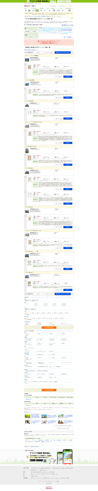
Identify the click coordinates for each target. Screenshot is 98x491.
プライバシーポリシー (41, 481)
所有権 (27, 357)
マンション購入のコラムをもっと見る (63, 425)
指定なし (27, 318)
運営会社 (58, 481)
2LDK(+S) (64, 303)
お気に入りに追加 (49, 52)
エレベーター (28, 343)
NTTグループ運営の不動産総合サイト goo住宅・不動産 (32, 3)
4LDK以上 (64, 305)
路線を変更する (28, 31)
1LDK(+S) (46, 303)
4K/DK (55, 305)
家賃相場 (43, 441)
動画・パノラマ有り (53, 377)
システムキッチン (41, 338)
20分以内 (62, 318)
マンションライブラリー (29, 441)
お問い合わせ (50, 481)
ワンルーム (28, 303)
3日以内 (45, 381)
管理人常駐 (64, 357)
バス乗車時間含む (29, 319)
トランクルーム (52, 343)
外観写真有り (40, 377)
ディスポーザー (64, 338)
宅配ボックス (40, 343)
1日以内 (40, 381)
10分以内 (50, 318)
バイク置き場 (52, 354)
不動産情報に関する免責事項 (34, 446)
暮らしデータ (48, 441)
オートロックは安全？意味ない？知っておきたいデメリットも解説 (35, 421)
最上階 (51, 333)
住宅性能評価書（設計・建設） (43, 366)
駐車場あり (28, 354)
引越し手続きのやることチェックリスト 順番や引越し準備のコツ (68, 421)
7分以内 (44, 318)
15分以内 (56, 318)
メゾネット (52, 362)
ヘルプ (46, 481)
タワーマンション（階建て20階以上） (29, 363)
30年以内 (27, 314)
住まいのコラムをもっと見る (63, 428)
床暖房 (63, 343)
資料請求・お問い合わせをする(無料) (63, 52)
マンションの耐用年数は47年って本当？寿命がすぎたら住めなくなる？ (51, 421)
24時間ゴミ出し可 (29, 359)
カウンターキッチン (29, 338)
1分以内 (33, 318)
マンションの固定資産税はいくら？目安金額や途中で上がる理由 (68, 416)
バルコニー (40, 344)
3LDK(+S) (46, 305)
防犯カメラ (52, 351)
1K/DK (36, 303)
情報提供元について (27, 446)
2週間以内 (56, 381)
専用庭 (51, 344)
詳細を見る (68, 76)
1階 (26, 333)
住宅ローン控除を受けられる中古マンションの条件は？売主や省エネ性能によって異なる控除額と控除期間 (35, 416)
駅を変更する (35, 31)
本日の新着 (35, 381)
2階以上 (39, 333)
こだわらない (28, 381)
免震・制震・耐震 (29, 366)
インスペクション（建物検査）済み (55, 367)
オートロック (28, 351)
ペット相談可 (52, 324)
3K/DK (36, 305)
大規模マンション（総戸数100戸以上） (41, 363)
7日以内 (50, 381)
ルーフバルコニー (29, 344)
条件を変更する (31, 36)
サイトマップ (54, 481)
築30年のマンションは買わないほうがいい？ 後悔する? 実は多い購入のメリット (52, 416)
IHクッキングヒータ (53, 338)
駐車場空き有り (40, 354)
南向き (27, 335)
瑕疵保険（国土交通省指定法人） (43, 370)
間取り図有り (28, 377)
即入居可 (39, 324)
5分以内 (39, 318)
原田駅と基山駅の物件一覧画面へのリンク (31, 49)
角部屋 (27, 324)
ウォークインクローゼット (30, 347)
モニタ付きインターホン (42, 351)
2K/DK (55, 303)
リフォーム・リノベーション (67, 324)
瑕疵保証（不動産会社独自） (30, 370)
